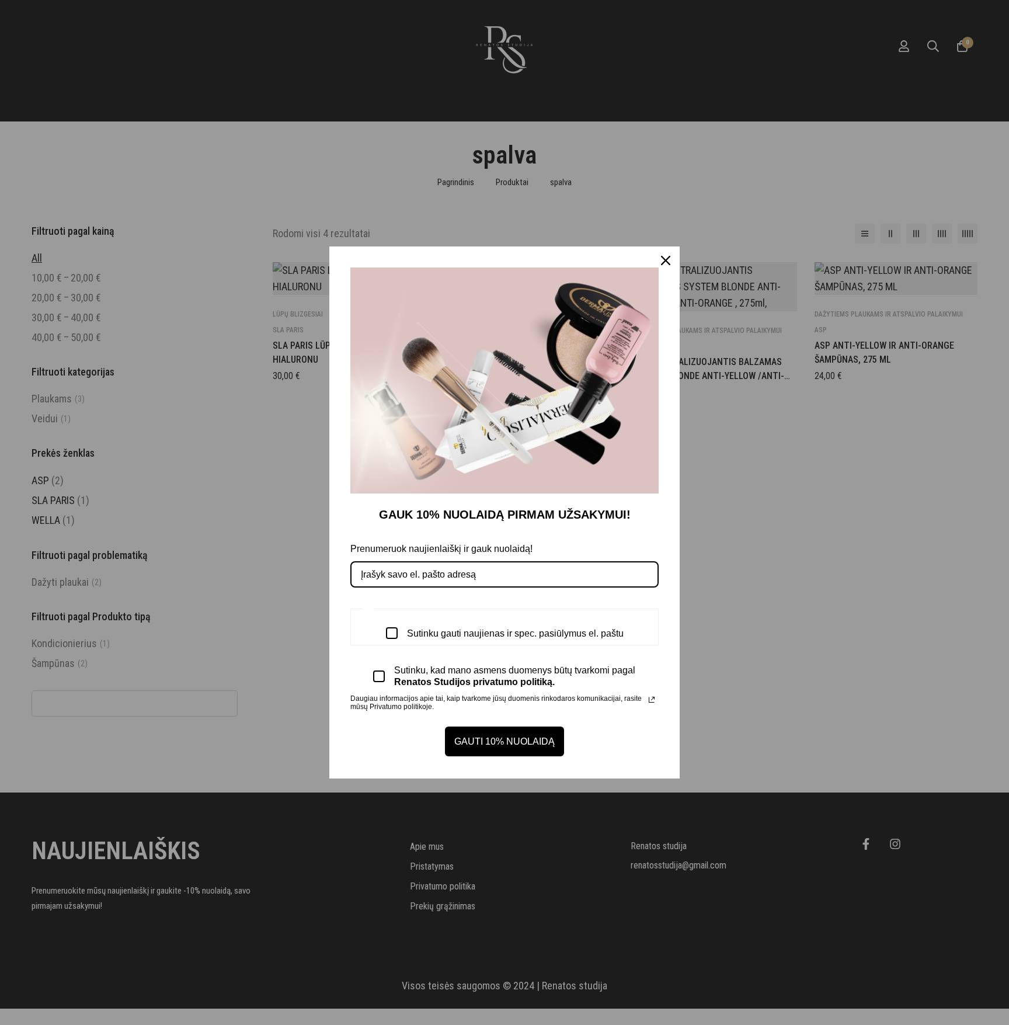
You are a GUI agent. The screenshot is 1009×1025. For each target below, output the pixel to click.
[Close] (666, 260)
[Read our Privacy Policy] (652, 700)
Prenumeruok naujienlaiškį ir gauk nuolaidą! (441, 549)
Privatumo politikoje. (402, 707)
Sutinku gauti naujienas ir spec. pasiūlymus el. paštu (515, 633)
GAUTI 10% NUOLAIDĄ (504, 741)
